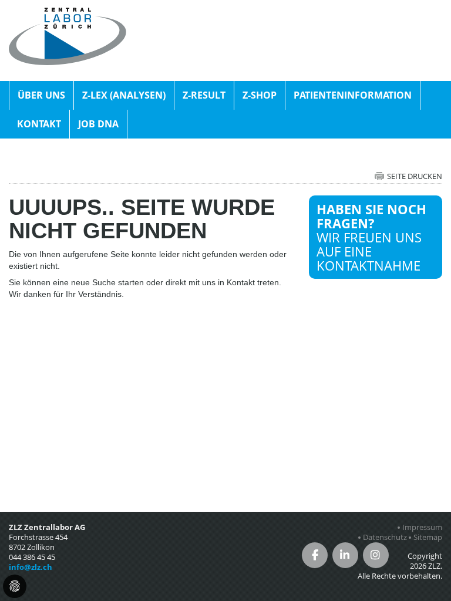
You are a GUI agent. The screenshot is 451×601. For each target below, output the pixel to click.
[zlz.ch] (67, 14)
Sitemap (427, 537)
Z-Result (204, 95)
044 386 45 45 (32, 557)
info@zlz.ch (30, 567)
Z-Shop (260, 95)
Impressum (422, 527)
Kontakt (39, 123)
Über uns (41, 95)
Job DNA (98, 123)
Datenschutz (385, 537)
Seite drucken (414, 176)
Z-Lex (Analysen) (124, 95)
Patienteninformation (353, 95)
